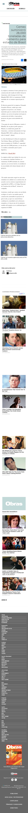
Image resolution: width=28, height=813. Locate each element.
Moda (3, 713)
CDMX (3, 648)
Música (3, 678)
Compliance (14, 800)
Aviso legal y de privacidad (14, 797)
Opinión (3, 651)
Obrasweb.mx (16, 780)
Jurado (3, 741)
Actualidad (4, 699)
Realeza (3, 710)
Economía (3, 630)
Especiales (4, 704)
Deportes (4, 674)
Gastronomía (4, 731)
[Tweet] (25, 60)
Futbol (3, 657)
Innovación (4, 691)
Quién (3, 707)
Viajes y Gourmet (5, 679)
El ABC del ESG (4, 693)
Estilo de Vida (4, 739)
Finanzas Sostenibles (6, 690)
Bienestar (4, 737)
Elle (3, 721)
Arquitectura (4, 621)
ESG (2, 636)
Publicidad (14, 793)
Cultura (3, 718)
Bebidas (3, 733)
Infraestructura (5, 619)
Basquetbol (4, 662)
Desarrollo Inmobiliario (7, 617)
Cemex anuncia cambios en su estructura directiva (10, 236)
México (3, 645)
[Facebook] (22, 60)
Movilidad (4, 688)
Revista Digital (5, 667)
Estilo (3, 671)
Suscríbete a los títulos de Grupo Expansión (14, 767)
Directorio (14, 808)
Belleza (3, 714)
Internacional (5, 631)
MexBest (4, 730)
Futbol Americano (5, 661)
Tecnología (4, 633)
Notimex (9, 271)
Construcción (10, 9)
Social (3, 685)
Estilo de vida (4, 727)
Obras (3, 615)
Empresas (4, 627)
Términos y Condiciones (14, 804)
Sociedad (3, 653)
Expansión (5, 625)
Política (4, 642)
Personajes (4, 736)
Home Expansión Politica (7, 628)
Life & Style (5, 670)
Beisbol (3, 659)
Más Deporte (4, 664)
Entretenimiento (5, 673)
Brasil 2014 (11, 153)
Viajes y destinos (5, 734)
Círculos (3, 711)
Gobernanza (4, 687)
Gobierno (3, 644)
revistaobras (12, 780)
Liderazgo (4, 701)
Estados (3, 650)
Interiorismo (4, 622)
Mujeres (3, 638)
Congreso (4, 647)
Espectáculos (4, 708)
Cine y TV (3, 676)
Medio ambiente (5, 684)
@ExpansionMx (13, 273)
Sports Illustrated (6, 656)
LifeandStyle (4, 639)
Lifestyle (3, 665)
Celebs (3, 725)
